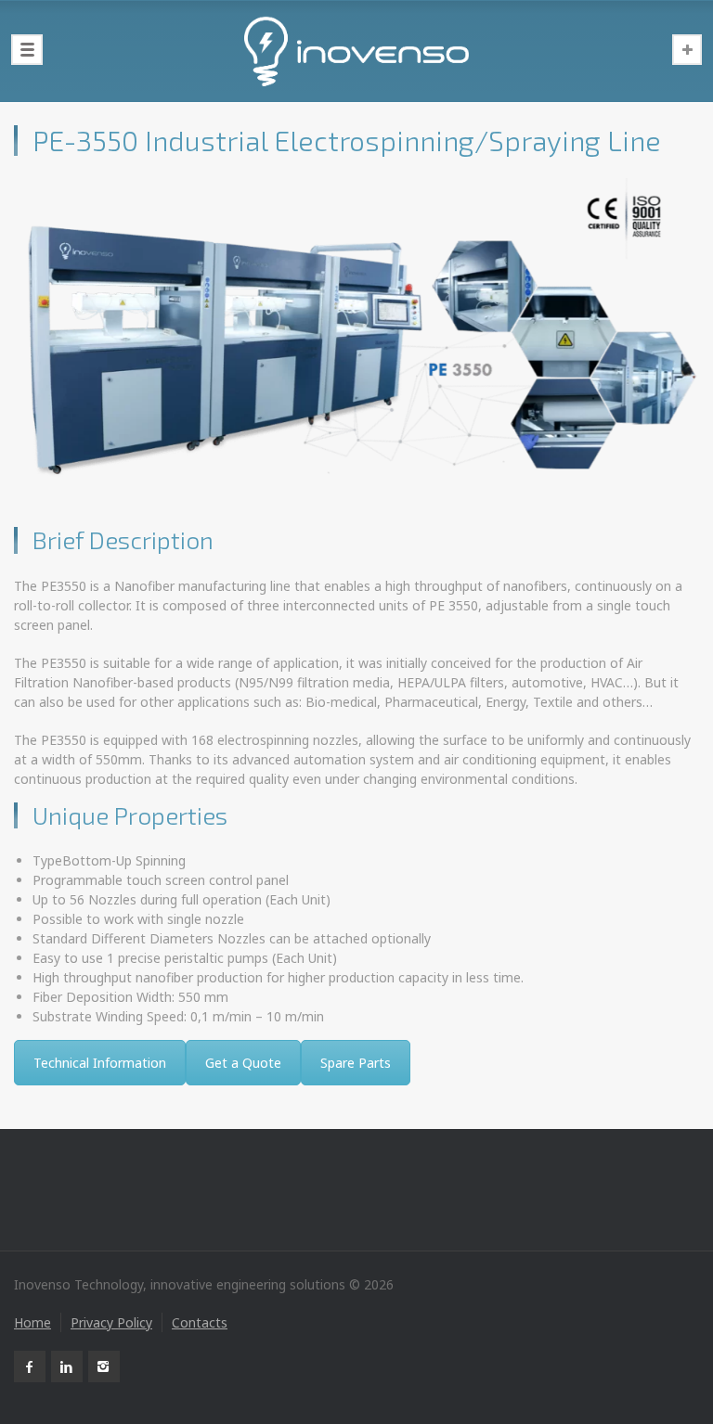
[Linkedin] (67, 1366)
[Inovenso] (356, 51)
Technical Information (99, 1062)
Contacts (199, 1322)
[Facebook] (29, 1366)
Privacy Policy (111, 1322)
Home (32, 1322)
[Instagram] (104, 1366)
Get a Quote (243, 1062)
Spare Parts (355, 1062)
